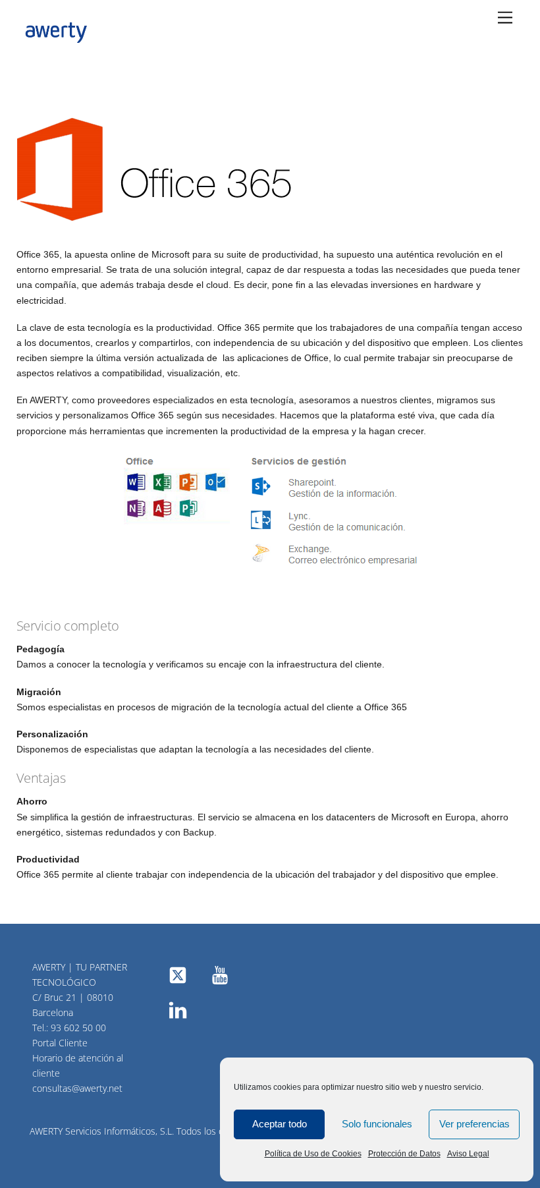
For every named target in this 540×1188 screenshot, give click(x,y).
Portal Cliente (60, 1042)
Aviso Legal (468, 1153)
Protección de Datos (404, 1153)
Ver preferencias (474, 1123)
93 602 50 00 (78, 1027)
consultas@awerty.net (77, 1088)
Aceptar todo (279, 1123)
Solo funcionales (377, 1123)
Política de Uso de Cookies (313, 1153)
